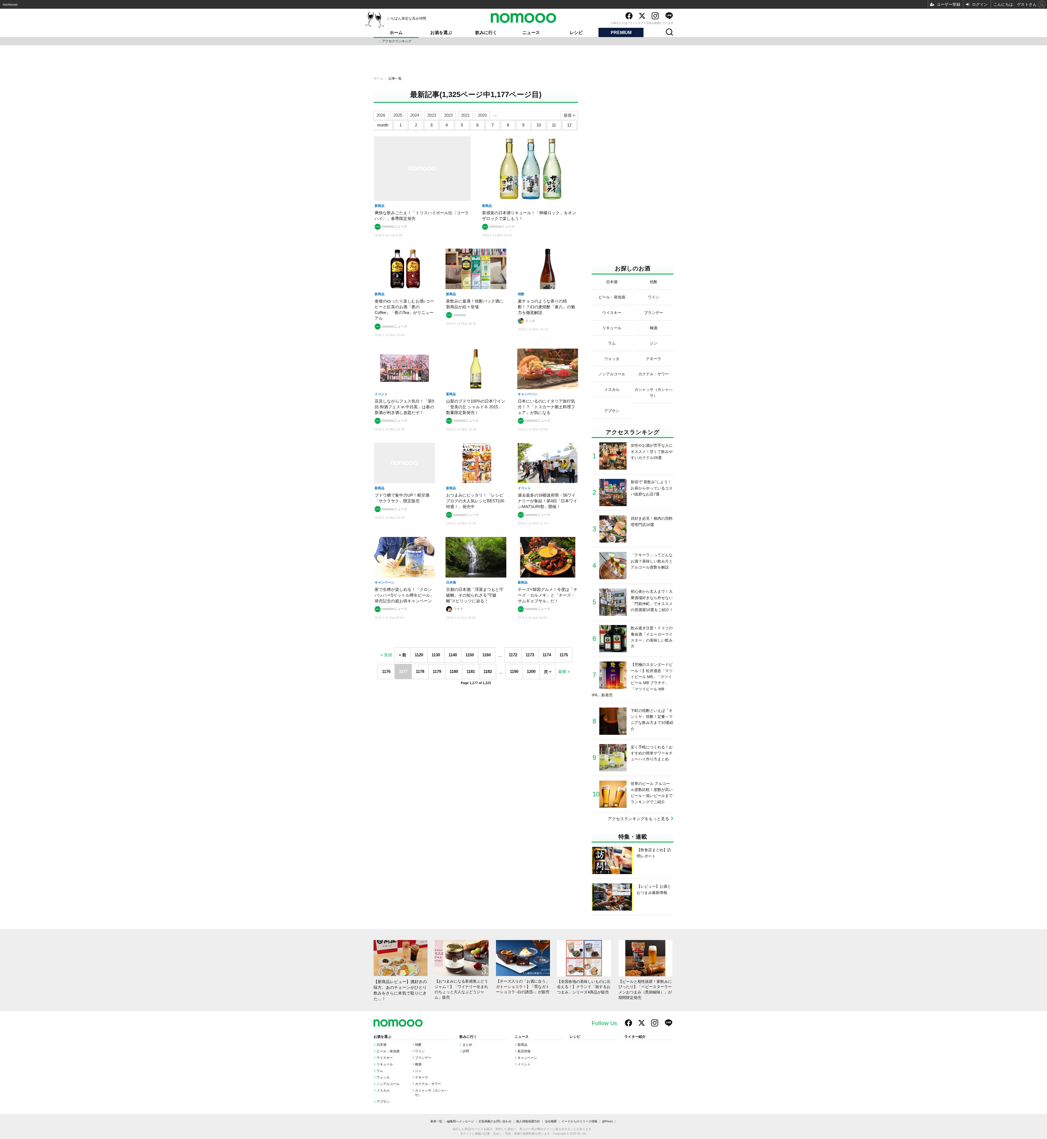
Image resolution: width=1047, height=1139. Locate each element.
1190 (514, 671)
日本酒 (381, 1045)
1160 (486, 654)
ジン (418, 1071)
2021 (465, 115)
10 (539, 125)
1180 (454, 671)
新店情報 (524, 1051)
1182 (487, 671)
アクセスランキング (396, 41)
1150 (469, 654)
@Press (607, 1121)
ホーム (396, 32)
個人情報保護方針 (528, 1121)
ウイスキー (385, 1058)
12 (569, 125)
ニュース (531, 32)
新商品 (522, 1045)
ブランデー (423, 1058)
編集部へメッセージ (460, 1121)
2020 (482, 115)
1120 (419, 654)
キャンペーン (527, 1058)
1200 (531, 671)
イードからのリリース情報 (579, 1121)
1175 (563, 654)
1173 (530, 654)
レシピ (576, 32)
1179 (437, 671)
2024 (414, 115)
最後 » (569, 115)
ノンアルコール (388, 1084)
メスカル (383, 1090)
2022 (448, 115)
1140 (453, 654)
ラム (380, 1071)
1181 (471, 671)
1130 (436, 654)
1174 (547, 654)
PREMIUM (621, 32)
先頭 (388, 654)
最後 (562, 671)
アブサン (383, 1102)
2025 (397, 115)
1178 (420, 671)
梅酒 (418, 1064)
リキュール (385, 1064)
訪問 (465, 1051)
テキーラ (421, 1077)
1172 (513, 654)
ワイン (420, 1051)
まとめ (467, 1045)
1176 (386, 671)
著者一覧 (436, 1121)
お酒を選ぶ (441, 32)
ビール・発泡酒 (388, 1051)
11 (554, 125)
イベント (524, 1064)
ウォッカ (383, 1077)
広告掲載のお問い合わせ (495, 1121)
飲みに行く (486, 32)
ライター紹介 (635, 1037)
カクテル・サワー (428, 1084)
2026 (381, 115)
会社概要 (551, 1121)
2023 (431, 115)
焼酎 (418, 1045)
